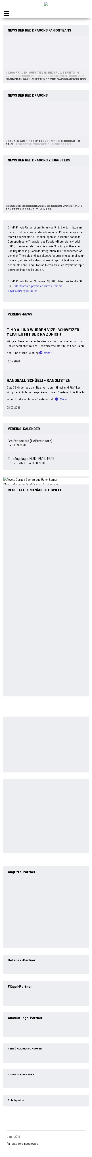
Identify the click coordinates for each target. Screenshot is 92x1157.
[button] (9, 59)
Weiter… (49, 353)
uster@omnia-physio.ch (28, 286)
